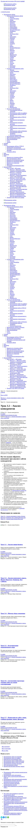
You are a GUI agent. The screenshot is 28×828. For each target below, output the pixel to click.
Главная (3, 392)
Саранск (12, 242)
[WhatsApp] (8, 817)
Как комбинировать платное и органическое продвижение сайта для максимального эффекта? (15, 803)
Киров (11, 249)
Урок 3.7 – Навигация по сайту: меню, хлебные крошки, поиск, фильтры (14, 718)
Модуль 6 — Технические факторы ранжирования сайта (18, 375)
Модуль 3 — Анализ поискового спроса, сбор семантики (18, 367)
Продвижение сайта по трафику (18, 303)
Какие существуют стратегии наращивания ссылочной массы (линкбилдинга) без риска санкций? (15, 810)
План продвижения (12, 330)
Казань (12, 244)
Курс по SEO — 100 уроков (14, 359)
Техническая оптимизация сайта (15, 356)
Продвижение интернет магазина (13, 763)
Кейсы (5, 335)
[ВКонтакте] (4, 817)
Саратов (12, 230)
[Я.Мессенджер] (1, 817)
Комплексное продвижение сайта (13, 759)
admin (3, 414)
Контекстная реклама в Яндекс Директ (14, 766)
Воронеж (12, 229)
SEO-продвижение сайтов (14, 349)
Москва (12, 208)
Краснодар (13, 216)
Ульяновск (12, 251)
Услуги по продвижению (13, 299)
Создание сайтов (11, 342)
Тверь (11, 255)
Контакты (6, 345)
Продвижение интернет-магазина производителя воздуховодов (13, 781)
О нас (8, 331)
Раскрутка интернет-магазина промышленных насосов (12, 784)
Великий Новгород (15, 238)
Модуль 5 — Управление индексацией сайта (16, 372)
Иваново (12, 241)
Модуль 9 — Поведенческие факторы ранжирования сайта (18, 383)
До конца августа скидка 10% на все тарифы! (13, 1)
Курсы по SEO (8, 358)
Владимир (12, 256)
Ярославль (13, 212)
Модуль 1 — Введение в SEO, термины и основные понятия (18, 361)
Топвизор (8, 442)
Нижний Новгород (15, 220)
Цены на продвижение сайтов (15, 206)
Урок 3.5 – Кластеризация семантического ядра (9, 646)
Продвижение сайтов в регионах (15, 327)
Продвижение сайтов (9, 205)
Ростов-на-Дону (14, 224)
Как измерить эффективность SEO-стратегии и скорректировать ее (13, 800)
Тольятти (12, 234)
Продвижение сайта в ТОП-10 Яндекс (14, 761)
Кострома (12, 258)
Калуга (12, 240)
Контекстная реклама (15, 326)
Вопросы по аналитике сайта (14, 352)
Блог (5, 344)
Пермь (11, 211)
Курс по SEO (4, 395)
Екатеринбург (13, 219)
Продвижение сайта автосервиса (12, 775)
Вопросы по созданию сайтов (15, 348)
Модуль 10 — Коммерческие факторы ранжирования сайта (18, 386)
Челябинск (13, 222)
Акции (8, 333)
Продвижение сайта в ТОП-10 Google (14, 762)
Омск (11, 223)
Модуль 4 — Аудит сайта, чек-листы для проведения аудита (18, 369)
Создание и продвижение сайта (15, 259)
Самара (12, 231)
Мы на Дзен (5, 750)
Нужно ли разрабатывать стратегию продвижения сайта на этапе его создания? (15, 797)
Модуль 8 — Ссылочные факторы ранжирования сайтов (18, 380)
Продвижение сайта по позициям (13, 756)
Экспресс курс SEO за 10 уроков (15, 388)
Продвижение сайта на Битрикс (18, 321)
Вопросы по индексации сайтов (15, 351)
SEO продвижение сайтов (11, 765)
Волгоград (13, 215)
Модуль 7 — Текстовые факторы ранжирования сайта (18, 378)
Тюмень (12, 233)
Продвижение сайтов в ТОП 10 (15, 337)
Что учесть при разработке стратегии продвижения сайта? (13, 794)
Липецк (12, 254)
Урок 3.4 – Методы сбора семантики (13, 613)
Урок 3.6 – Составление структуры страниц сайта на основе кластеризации (12, 682)
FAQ (5, 346)
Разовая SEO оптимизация (14, 338)
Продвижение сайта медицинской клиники (15, 779)
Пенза (11, 252)
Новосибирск (13, 217)
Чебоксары (13, 247)
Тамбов (12, 248)
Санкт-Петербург (14, 209)
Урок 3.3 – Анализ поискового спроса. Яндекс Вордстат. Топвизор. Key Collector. (13, 579)
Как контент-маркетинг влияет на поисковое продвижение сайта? (13, 813)
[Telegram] (6, 817)
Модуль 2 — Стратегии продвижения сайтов (16, 364)
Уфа (11, 226)
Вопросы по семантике (13, 353)
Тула (11, 236)
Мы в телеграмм (6, 748)
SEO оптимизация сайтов (13, 328)
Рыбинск (12, 213)
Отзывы (6, 334)
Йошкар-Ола (13, 245)
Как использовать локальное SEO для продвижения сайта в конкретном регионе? (15, 806)
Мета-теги (9, 355)
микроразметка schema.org (19, 490)
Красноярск (13, 227)
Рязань (11, 237)
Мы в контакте (6, 746)
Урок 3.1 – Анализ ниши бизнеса (12, 544)
